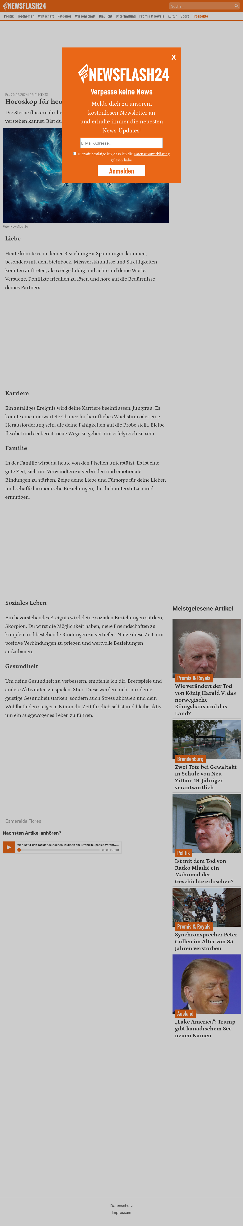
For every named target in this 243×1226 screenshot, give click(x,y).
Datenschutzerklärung (152, 154)
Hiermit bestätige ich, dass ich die (106, 154)
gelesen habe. (121, 160)
